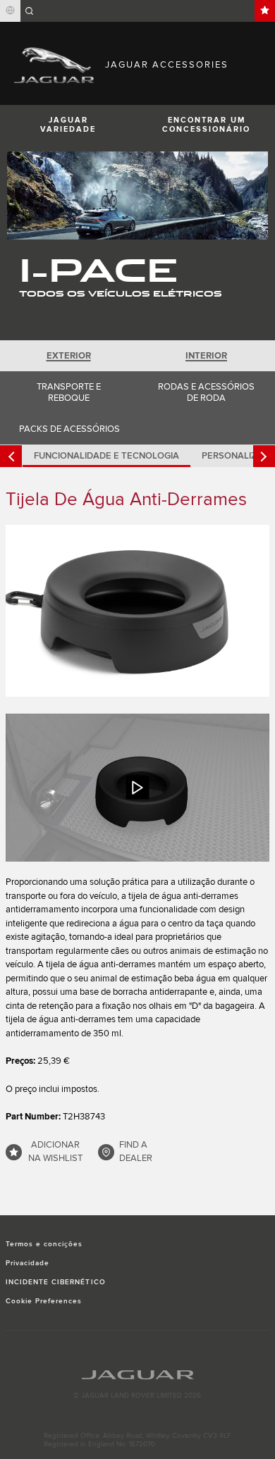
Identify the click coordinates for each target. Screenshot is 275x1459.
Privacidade (27, 1263)
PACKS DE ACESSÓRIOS (69, 429)
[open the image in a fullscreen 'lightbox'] (137, 610)
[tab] (69, 355)
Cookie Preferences (44, 1301)
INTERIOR (206, 355)
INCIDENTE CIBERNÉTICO (56, 1282)
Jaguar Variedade (68, 125)
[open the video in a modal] (137, 788)
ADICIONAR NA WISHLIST (55, 1152)
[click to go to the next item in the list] (264, 456)
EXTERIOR (69, 355)
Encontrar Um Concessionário (206, 125)
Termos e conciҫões (44, 1244)
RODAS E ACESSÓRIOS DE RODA (206, 392)
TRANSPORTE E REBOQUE (69, 392)
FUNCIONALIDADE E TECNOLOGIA (106, 455)
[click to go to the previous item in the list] (11, 456)
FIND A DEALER (135, 1152)
